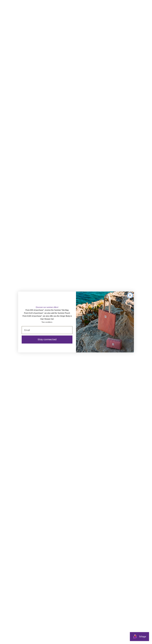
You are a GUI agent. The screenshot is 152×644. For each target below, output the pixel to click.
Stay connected (47, 339)
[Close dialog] (130, 295)
